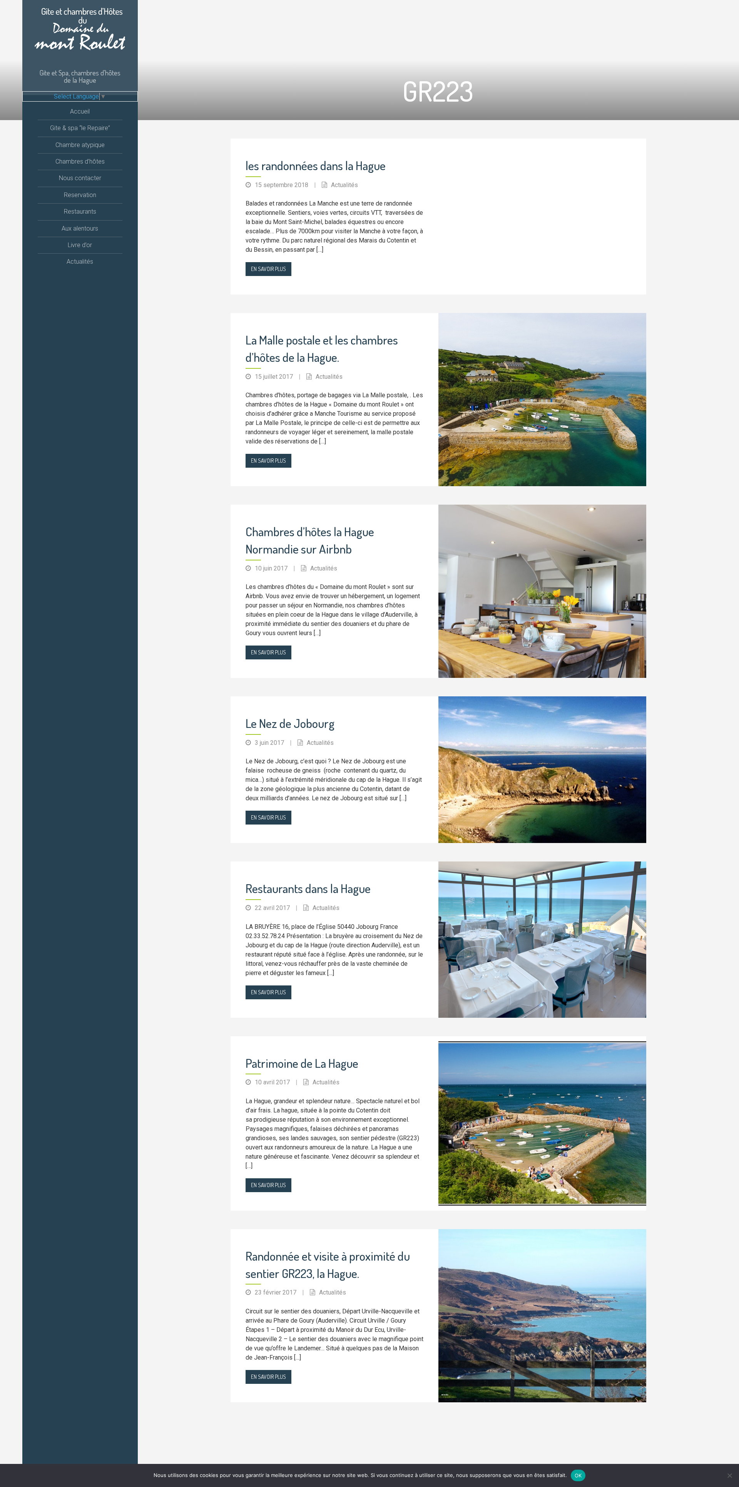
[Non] (729, 1475)
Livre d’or (80, 245)
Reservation (80, 195)
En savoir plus (268, 269)
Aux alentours (80, 228)
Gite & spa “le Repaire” (80, 128)
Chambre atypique (80, 145)
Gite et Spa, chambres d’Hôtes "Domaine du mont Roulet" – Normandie (80, 32)
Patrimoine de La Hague (302, 1063)
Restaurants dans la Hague (308, 888)
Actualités (80, 261)
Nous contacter (80, 178)
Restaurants (80, 211)
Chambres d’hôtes (80, 161)
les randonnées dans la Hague (316, 165)
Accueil (80, 111)
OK (578, 1475)
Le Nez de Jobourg (290, 723)
